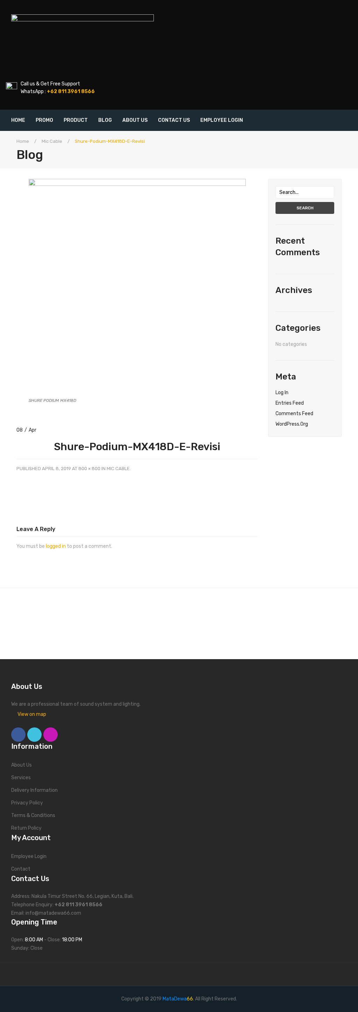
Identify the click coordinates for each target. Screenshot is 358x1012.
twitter (34, 734)
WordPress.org (291, 424)
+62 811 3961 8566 (78, 905)
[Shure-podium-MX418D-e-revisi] (137, 287)
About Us (21, 765)
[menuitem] (20, 120)
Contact (20, 869)
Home (22, 141)
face (18, 734)
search (305, 207)
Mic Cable (52, 141)
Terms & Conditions (33, 815)
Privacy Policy (27, 803)
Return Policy (26, 828)
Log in (281, 393)
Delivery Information (34, 790)
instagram (50, 734)
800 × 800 (89, 468)
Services (21, 778)
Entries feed (289, 403)
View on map (31, 714)
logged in (56, 546)
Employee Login (28, 856)
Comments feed (294, 414)
